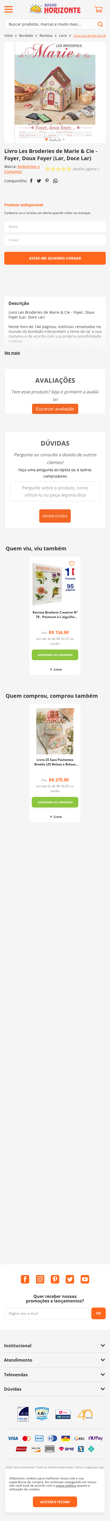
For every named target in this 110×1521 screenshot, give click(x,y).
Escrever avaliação (55, 408)
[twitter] (39, 181)
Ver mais (12, 352)
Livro (63, 36)
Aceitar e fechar (55, 1502)
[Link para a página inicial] (8, 36)
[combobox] (55, 24)
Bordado (26, 36)
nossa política (66, 1485)
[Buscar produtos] (100, 24)
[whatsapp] (55, 181)
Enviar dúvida (55, 516)
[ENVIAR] (55, 258)
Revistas (46, 36)
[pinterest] (47, 181)
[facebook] (31, 181)
